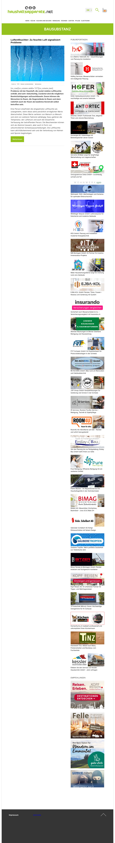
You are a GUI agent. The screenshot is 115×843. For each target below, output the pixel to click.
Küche (33, 21)
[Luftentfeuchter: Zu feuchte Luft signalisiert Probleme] (37, 63)
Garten (71, 21)
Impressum (13, 815)
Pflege (77, 21)
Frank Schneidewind (26, 84)
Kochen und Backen (43, 21)
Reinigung (56, 21)
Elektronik (85, 21)
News (27, 21)
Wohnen (64, 21)
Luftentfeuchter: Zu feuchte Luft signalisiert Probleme (35, 41)
